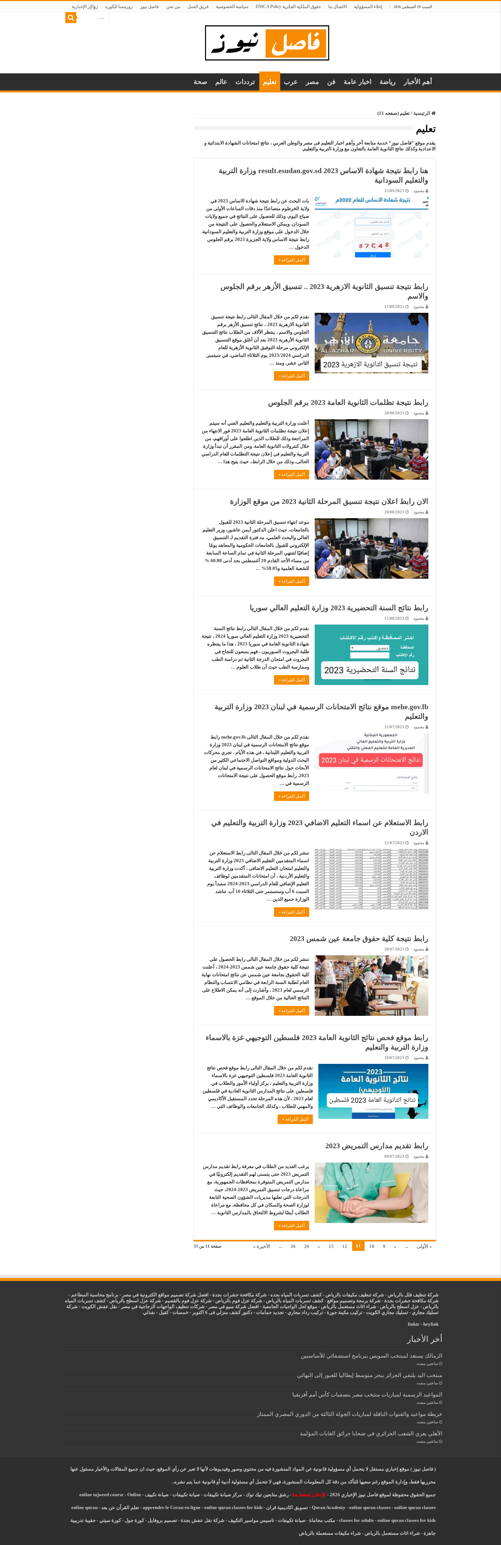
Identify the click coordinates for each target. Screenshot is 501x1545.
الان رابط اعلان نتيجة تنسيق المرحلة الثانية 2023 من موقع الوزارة (329, 501)
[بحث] (70, 17)
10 (371, 1246)
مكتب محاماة (322, 1520)
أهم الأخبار (418, 81)
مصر (312, 81)
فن (331, 81)
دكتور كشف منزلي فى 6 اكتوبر (222, 1312)
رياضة (388, 81)
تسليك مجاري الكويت (387, 1312)
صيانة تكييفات (186, 1494)
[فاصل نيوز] (270, 41)
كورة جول (134, 1520)
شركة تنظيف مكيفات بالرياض (354, 1294)
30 (293, 1246)
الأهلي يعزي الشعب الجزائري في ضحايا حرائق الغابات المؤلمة (371, 1433)
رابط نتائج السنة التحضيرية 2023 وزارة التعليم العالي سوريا (339, 608)
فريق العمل (198, 6)
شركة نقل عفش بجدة (202, 1520)
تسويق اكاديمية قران (287, 1507)
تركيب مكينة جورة (344, 1312)
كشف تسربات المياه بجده (296, 1294)
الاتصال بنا (337, 6)
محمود (418, 190)
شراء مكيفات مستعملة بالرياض (330, 1533)
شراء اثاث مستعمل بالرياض (348, 1306)
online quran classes (370, 1507)
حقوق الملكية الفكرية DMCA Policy (288, 6)
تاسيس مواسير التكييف (251, 1520)
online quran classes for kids (233, 1507)
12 (344, 1246)
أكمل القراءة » (291, 260)
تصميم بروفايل (162, 1520)
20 (306, 1246)
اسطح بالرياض (395, 1306)
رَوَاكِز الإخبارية (85, 6)
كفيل (164, 1312)
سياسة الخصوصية (232, 6)
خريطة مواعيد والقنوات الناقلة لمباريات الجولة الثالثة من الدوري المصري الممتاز (349, 1414)
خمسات (180, 1312)
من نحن (173, 6)
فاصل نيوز (149, 6)
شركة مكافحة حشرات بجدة (411, 1300)
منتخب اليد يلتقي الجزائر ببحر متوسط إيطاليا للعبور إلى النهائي (369, 1375)
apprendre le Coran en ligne (172, 1507)
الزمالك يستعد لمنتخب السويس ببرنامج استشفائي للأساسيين (371, 1355)
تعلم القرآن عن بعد (120, 1507)
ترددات (245, 81)
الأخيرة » (261, 1246)
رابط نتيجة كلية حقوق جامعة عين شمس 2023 (359, 938)
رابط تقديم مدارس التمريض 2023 (376, 1146)
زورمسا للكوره (119, 6)
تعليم (270, 81)
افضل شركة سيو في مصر (233, 1306)
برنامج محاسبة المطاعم (94, 1294)
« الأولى (424, 1246)
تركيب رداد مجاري (305, 1312)
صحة (200, 81)
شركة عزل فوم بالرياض (238, 1300)
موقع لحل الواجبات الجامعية (290, 1306)
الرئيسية (422, 113)
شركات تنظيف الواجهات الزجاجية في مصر (163, 1306)
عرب (291, 81)
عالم (221, 81)
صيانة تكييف (157, 1494)
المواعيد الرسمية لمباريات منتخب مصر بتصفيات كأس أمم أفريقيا (367, 1394)
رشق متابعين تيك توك (267, 1494)
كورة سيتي (109, 1520)
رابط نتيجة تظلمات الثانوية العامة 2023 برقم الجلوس (348, 402)
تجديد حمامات (270, 1312)
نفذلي (149, 1312)
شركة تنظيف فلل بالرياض (413, 1294)
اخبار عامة (358, 81)
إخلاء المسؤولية (368, 6)
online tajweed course (101, 1494)
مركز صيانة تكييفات (223, 1494)
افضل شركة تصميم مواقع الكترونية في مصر (165, 1294)
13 (331, 1246)
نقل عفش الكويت (99, 1306)
